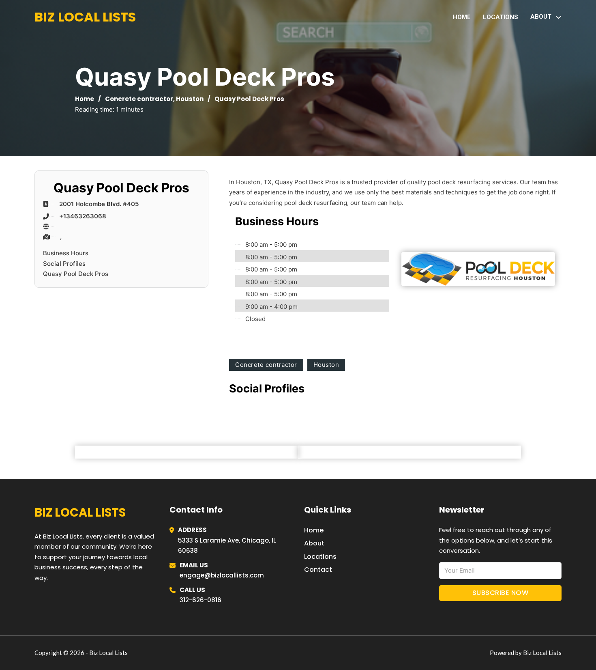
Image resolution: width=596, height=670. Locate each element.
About (314, 543)
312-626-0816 (200, 600)
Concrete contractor (139, 99)
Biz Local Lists (85, 17)
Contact (318, 569)
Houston (190, 99)
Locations (500, 17)
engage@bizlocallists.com (222, 575)
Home (462, 17)
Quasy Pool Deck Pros (75, 274)
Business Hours (65, 253)
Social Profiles (64, 263)
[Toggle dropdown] (558, 17)
